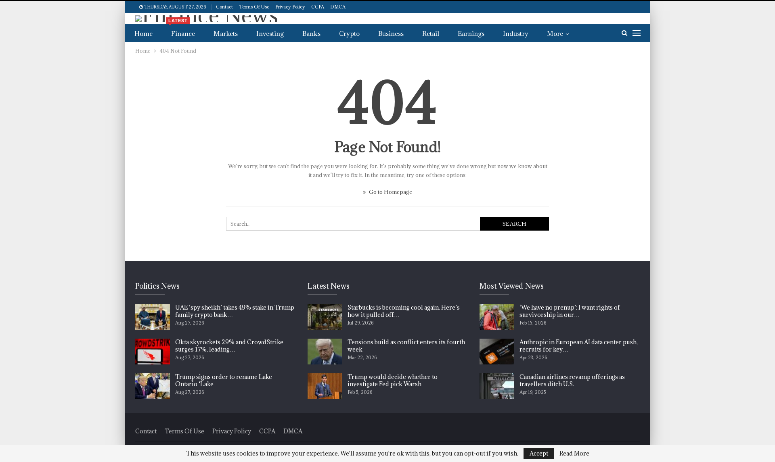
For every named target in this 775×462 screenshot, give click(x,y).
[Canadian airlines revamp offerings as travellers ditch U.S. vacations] (497, 386)
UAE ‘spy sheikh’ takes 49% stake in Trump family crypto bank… (234, 311)
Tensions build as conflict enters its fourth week (406, 345)
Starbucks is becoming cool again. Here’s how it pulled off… (404, 311)
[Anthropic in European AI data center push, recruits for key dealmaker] (497, 351)
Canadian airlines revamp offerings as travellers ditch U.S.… (572, 380)
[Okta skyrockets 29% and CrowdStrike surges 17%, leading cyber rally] (152, 351)
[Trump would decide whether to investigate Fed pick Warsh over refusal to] (325, 386)
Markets (226, 33)
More (555, 33)
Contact (224, 7)
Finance (181, 30)
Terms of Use (254, 7)
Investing (270, 33)
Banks (311, 33)
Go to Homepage (390, 192)
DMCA (338, 7)
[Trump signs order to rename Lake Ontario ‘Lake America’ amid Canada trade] (152, 386)
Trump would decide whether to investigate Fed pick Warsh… (393, 380)
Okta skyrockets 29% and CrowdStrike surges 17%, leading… (229, 345)
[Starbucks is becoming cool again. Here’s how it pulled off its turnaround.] (325, 317)
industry (515, 33)
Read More (574, 453)
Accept (539, 453)
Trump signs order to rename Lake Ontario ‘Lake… (223, 380)
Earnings (471, 33)
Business (391, 33)
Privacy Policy (290, 7)
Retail (430, 33)
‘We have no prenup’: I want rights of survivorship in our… (569, 311)
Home (143, 33)
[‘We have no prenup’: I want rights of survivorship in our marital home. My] (497, 317)
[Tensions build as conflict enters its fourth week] (325, 351)
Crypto (349, 33)
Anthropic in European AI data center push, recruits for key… (578, 345)
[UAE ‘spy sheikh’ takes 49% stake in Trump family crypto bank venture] (152, 317)
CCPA (317, 7)
